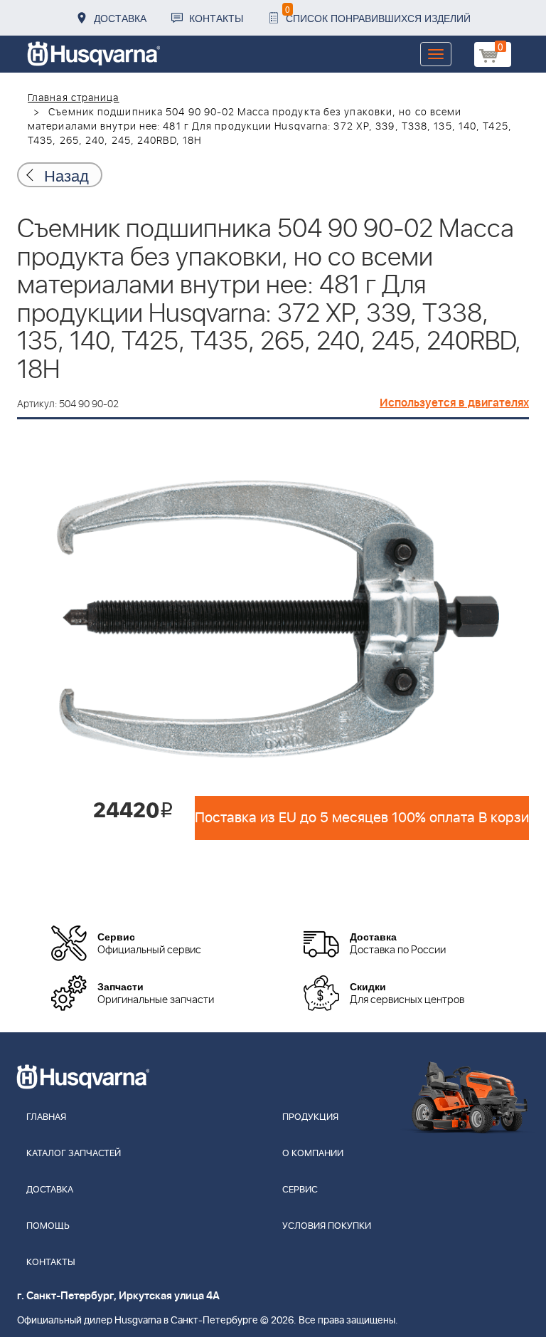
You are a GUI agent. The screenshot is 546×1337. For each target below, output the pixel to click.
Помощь (48, 1226)
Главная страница (73, 98)
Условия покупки (326, 1226)
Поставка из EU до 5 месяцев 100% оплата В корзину (362, 818)
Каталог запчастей (73, 1153)
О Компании (312, 1153)
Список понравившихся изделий (378, 14)
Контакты (216, 18)
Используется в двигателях (454, 402)
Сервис (300, 1190)
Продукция (310, 1117)
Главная (46, 1117)
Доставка (120, 18)
